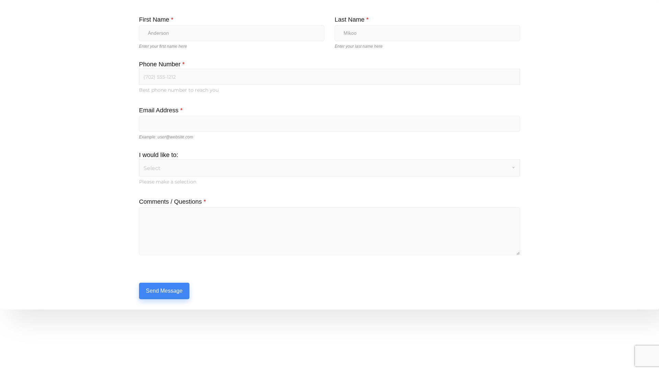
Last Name (352, 19)
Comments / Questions (172, 201)
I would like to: (158, 155)
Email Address (161, 110)
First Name (156, 19)
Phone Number (162, 64)
